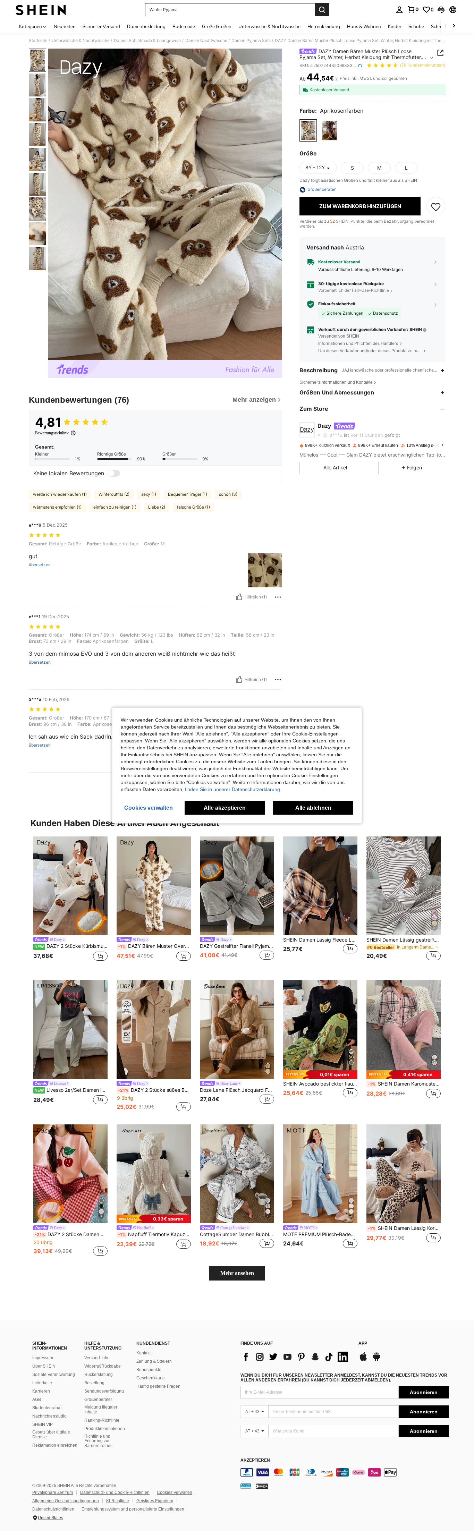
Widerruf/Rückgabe (102, 1366)
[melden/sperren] (278, 597)
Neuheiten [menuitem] (65, 26)
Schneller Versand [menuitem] (101, 26)
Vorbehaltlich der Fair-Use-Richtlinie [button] (353, 290)
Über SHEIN (44, 1366)
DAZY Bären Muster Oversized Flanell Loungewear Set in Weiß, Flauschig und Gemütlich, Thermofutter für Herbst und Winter (154, 946)
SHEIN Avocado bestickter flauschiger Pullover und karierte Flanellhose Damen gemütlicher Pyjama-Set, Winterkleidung (320, 1084)
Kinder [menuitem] (394, 26)
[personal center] (399, 10)
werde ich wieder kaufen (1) (60, 494)
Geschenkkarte (150, 1378)
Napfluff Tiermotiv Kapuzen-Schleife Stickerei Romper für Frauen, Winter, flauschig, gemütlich (154, 1234)
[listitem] (70, 903)
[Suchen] (322, 9)
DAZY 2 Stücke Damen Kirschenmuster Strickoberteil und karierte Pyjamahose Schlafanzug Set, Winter (71, 1234)
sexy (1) (148, 494)
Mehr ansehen (237, 1273)
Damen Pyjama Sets (251, 40)
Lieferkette (42, 1382)
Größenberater (98, 1399)
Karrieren (41, 1391)
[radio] (308, 130)
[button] (441, 10)
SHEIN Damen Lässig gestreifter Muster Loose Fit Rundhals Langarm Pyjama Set (403, 940)
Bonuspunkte (148, 1369)
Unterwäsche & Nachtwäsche (81, 40)
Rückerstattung (98, 1374)
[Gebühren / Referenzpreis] (336, 78)
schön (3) (228, 494)
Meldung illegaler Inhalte (100, 1409)
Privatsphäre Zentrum (52, 1492)
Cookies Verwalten (174, 1492)
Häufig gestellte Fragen (158, 1386)
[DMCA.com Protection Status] (262, 1485)
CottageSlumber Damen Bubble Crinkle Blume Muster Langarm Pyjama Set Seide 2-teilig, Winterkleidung (237, 1234)
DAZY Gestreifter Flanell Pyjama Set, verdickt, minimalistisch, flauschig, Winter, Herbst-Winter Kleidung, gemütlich (237, 946)
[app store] (363, 1360)
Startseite (38, 40)
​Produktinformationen (104, 1428)
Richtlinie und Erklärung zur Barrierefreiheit (98, 1441)
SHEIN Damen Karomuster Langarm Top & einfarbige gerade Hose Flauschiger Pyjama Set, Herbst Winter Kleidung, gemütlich (404, 1084)
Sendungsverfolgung (104, 1391)
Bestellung (94, 1382)
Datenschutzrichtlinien (53, 1509)
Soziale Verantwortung (53, 1374)
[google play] (376, 1360)
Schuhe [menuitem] (416, 26)
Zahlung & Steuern (154, 1361)
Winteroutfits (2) (114, 494)
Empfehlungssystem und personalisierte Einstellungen (133, 1509)
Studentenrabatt (47, 1407)
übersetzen (40, 564)
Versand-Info (96, 1357)
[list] (296, 1357)
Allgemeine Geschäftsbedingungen (65, 1500)
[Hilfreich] (239, 597)
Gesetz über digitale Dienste (51, 1434)
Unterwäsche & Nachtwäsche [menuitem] (269, 26)
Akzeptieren (255, 1460)
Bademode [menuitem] (183, 26)
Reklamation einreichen (54, 1445)
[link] (413, 9)
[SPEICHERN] (435, 206)
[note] (320, 1074)
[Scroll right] (453, 26)
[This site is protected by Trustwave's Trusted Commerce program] (245, 1485)
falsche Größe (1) (193, 507)
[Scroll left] (445, 26)
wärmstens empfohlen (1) (57, 507)
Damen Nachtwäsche (206, 40)
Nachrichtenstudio (49, 1416)
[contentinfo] (344, 1472)
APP (362, 1343)
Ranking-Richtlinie (101, 1420)
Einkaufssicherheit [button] (337, 304)
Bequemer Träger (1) (187, 494)
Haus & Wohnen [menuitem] (364, 26)
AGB (36, 1399)
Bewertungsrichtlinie (52, 433)
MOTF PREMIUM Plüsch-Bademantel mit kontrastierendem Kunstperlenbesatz (320, 1234)
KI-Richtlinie (117, 1500)
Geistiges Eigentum (154, 1500)
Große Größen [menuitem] (216, 26)
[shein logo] (41, 9)
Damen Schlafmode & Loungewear (147, 40)
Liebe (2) (156, 507)
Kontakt (143, 1353)
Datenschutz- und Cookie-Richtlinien (115, 1492)
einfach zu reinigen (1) (114, 507)
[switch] (114, 473)
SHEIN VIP (42, 1424)
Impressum (42, 1357)
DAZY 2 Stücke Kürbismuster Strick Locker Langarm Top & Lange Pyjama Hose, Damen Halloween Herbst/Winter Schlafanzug (71, 946)
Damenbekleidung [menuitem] (146, 26)
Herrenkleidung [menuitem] (323, 26)
